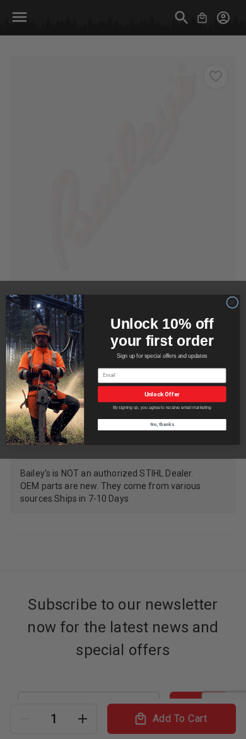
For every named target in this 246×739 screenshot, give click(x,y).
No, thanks (162, 424)
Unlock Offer (162, 393)
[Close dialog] (232, 302)
